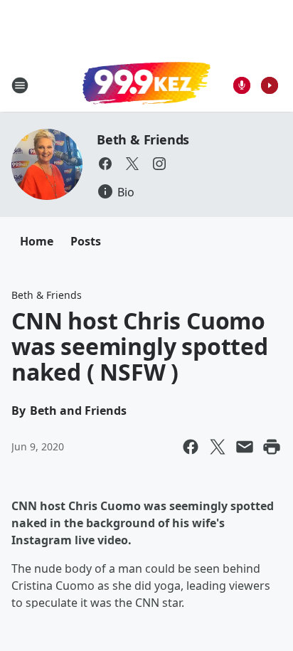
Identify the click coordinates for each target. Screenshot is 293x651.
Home (36, 241)
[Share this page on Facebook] (191, 447)
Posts (85, 241)
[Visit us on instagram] (159, 163)
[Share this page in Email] (245, 447)
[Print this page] (272, 447)
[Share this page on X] (218, 447)
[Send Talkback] (241, 85)
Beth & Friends (143, 139)
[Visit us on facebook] (105, 163)
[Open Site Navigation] (19, 85)
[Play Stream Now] (269, 85)
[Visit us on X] (132, 163)
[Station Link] (146, 84)
